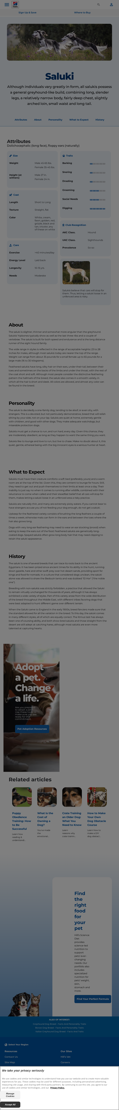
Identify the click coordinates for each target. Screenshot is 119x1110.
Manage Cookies (10, 1094)
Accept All (10, 1104)
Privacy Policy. (57, 1087)
